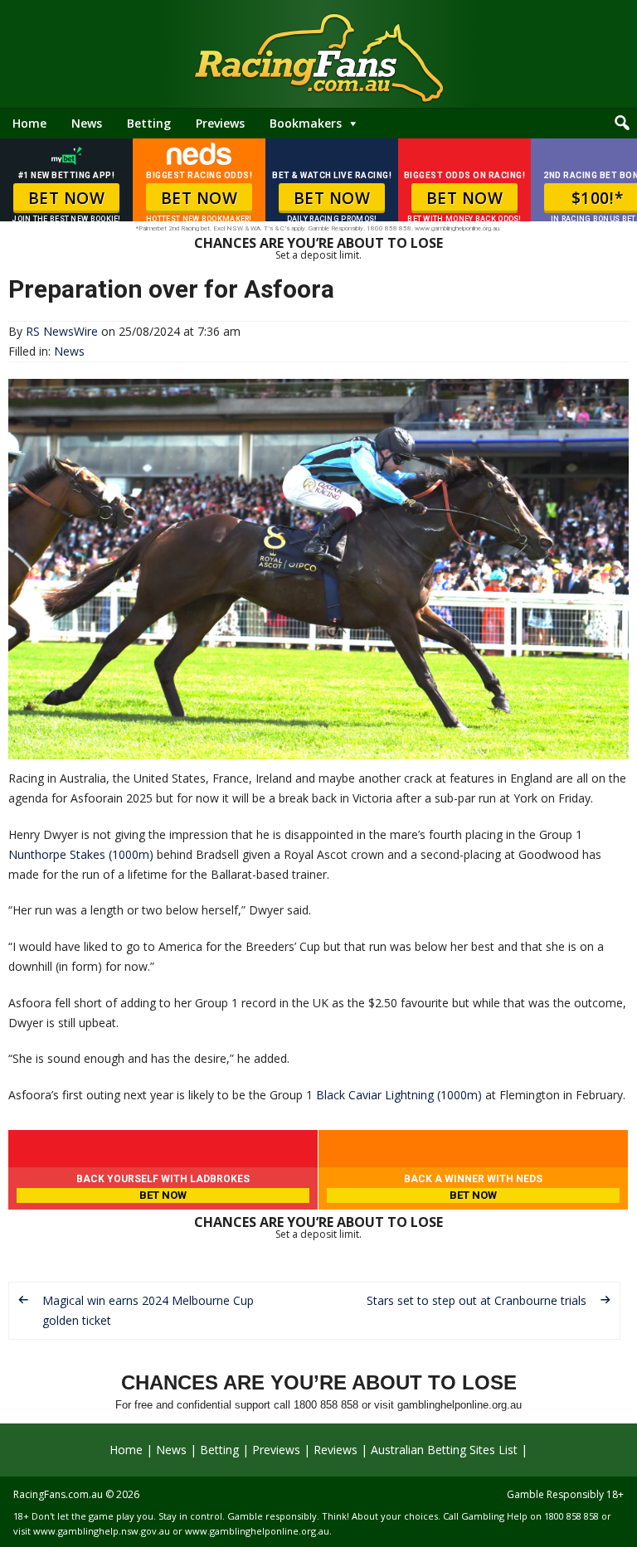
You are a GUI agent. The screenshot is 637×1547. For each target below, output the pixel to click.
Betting (149, 123)
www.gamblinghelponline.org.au (257, 1531)
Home (29, 123)
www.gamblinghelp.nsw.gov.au (101, 1531)
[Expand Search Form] (622, 123)
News (86, 123)
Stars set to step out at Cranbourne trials (476, 1300)
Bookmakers (306, 123)
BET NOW (66, 198)
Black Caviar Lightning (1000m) (399, 1095)
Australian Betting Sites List (444, 1449)
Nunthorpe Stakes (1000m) (80, 854)
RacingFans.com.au (58, 1494)
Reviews (335, 1449)
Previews (220, 123)
